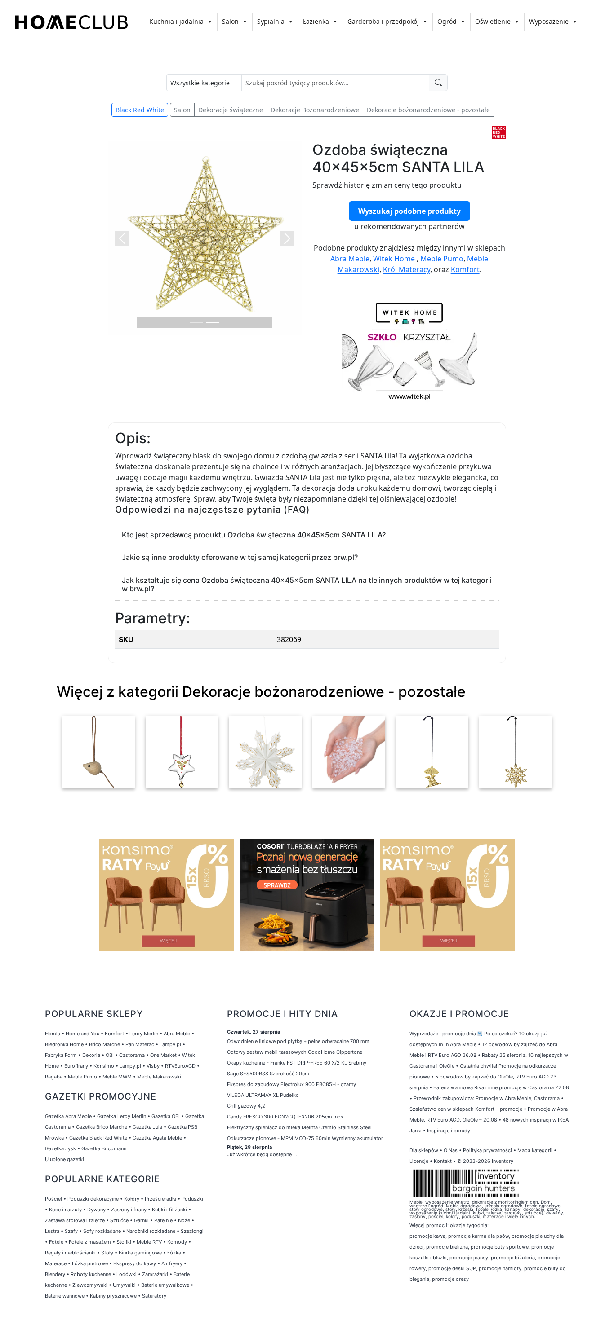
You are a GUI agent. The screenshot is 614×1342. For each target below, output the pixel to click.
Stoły (107, 1253)
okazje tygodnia (468, 1225)
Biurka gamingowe (140, 1253)
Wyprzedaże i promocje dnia (442, 1033)
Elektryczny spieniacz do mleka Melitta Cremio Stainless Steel (299, 1127)
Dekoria (91, 1055)
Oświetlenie (493, 21)
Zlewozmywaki (89, 1285)
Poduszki (192, 1199)
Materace (56, 1263)
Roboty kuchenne (91, 1274)
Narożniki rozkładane (150, 1231)
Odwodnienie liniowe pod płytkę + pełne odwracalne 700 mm (298, 1041)
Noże (184, 1220)
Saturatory (154, 1296)
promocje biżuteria (513, 1257)
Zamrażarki (155, 1274)
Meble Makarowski (159, 1077)
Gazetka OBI (165, 1116)
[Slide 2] (212, 322)
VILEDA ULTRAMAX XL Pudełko (263, 1095)
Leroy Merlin (143, 1033)
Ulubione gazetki (64, 1159)
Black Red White (140, 110)
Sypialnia (271, 21)
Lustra (52, 1231)
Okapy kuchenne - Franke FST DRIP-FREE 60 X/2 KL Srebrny (296, 1063)
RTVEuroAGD (180, 1066)
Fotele (56, 1242)
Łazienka (316, 21)
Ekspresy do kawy (134, 1263)
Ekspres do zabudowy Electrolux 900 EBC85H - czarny (291, 1084)
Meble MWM (117, 1077)
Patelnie (163, 1220)
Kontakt (443, 1161)
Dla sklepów (423, 1150)
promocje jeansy (468, 1257)
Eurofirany (76, 1066)
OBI (110, 1055)
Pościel (53, 1199)
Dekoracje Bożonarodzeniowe (315, 110)
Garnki (141, 1220)
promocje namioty (500, 1268)
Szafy (71, 1231)
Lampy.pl (170, 1044)
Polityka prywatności (487, 1150)
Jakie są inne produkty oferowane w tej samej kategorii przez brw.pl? (240, 557)
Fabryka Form (61, 1055)
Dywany (96, 1209)
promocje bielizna (447, 1247)
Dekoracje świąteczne (230, 110)
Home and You (82, 1033)
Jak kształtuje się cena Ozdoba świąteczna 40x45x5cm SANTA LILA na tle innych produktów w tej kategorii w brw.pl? (307, 584)
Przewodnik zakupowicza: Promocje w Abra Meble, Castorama (487, 1098)
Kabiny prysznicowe (113, 1296)
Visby (153, 1066)
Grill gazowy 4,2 (246, 1106)
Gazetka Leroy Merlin (121, 1116)
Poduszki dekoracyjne (93, 1199)
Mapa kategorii (534, 1150)
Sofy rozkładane (102, 1231)
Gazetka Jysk (60, 1148)
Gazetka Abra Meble (68, 1116)
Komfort (465, 269)
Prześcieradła (160, 1199)
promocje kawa (427, 1236)
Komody (177, 1242)
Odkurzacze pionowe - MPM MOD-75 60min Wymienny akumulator (305, 1138)
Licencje (419, 1161)
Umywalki (124, 1285)
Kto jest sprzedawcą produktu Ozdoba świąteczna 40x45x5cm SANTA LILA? (254, 534)
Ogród (447, 21)
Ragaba (53, 1077)
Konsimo (103, 1066)
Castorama (132, 1055)
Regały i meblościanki (70, 1253)
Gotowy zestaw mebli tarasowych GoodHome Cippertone (294, 1052)
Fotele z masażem (90, 1242)
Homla (52, 1033)
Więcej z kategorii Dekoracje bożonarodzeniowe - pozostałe (261, 691)
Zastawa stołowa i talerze (75, 1220)
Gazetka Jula (147, 1127)
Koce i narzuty (65, 1209)
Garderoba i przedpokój (383, 21)
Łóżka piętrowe (90, 1263)
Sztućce (119, 1220)
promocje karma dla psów (478, 1236)
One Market (163, 1055)
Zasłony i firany (129, 1209)
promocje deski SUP (452, 1268)
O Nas (451, 1150)
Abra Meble (349, 259)
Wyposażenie (549, 21)
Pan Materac (139, 1044)
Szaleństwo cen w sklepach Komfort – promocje (465, 1109)
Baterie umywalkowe (165, 1285)
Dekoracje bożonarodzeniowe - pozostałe (428, 110)
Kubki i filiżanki (169, 1209)
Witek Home (394, 259)
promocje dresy (450, 1279)
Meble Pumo (441, 259)
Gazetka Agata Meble (157, 1138)
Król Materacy (406, 269)
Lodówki (126, 1274)
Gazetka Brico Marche (101, 1127)
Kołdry (131, 1199)
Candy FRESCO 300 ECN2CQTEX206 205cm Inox (285, 1116)
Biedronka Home (64, 1044)
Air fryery (171, 1263)
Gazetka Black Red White (98, 1138)
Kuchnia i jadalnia (176, 21)
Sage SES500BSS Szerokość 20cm (268, 1073)
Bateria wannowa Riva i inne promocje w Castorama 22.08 (501, 1087)
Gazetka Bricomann (103, 1148)
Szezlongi (192, 1231)
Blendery (55, 1274)
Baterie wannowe (65, 1296)
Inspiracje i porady (448, 1130)
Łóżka (174, 1253)
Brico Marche (104, 1044)
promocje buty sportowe (500, 1247)
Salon (230, 21)
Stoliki (123, 1242)
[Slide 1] (196, 322)
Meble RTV (149, 1242)
